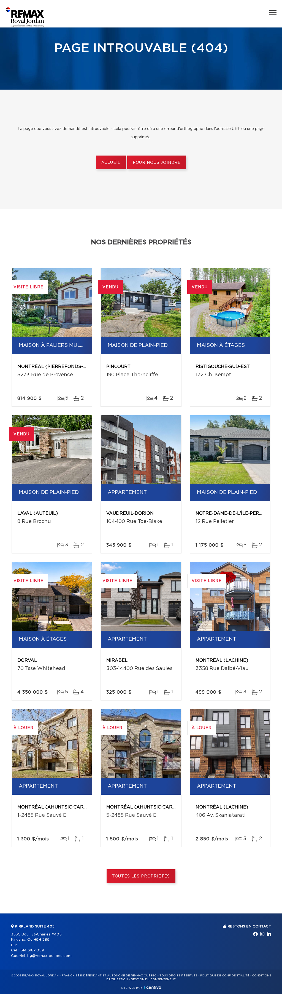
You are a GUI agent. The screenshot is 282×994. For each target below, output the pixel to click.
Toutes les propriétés (141, 876)
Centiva (152, 987)
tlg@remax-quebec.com (49, 956)
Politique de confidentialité (224, 975)
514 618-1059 (32, 950)
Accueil (110, 163)
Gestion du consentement (153, 979)
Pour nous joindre (157, 163)
